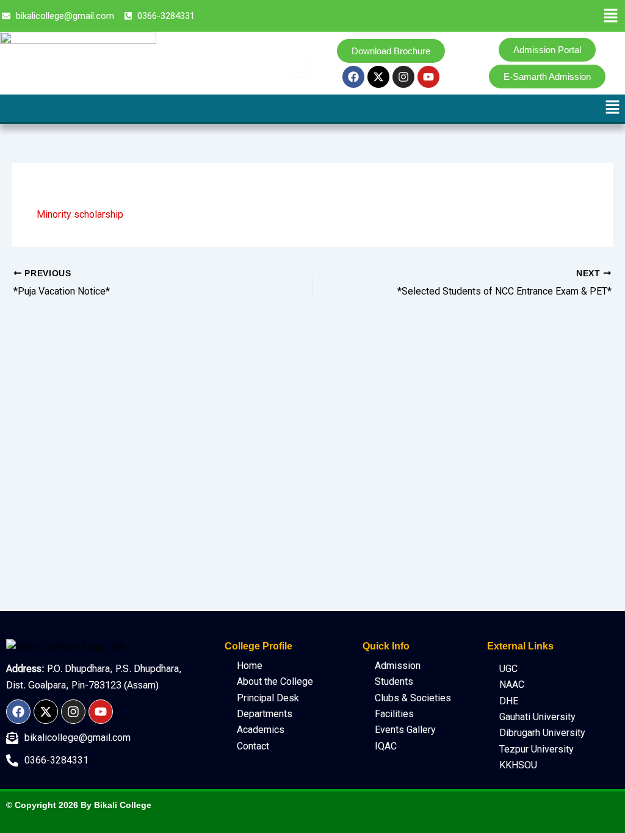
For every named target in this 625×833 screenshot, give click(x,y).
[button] (611, 16)
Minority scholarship (80, 214)
